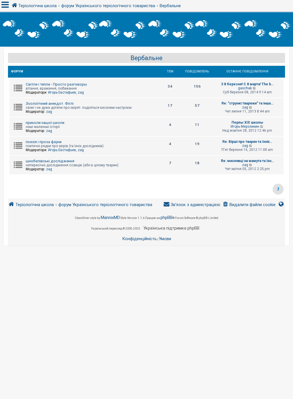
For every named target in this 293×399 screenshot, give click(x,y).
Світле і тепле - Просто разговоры (56, 84)
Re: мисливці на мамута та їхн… (247, 161)
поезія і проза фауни (44, 142)
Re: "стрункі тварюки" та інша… (247, 103)
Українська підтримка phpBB (171, 228)
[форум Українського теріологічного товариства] (146, 29)
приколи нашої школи (45, 123)
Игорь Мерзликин (245, 127)
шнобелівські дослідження (50, 161)
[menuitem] (249, 204)
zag (81, 92)
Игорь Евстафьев (62, 92)
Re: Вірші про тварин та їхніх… (247, 142)
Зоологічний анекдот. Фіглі (50, 103)
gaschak (245, 88)
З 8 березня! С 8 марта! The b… (247, 84)
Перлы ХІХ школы (247, 123)
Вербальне (146, 58)
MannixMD (110, 217)
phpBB (167, 217)
